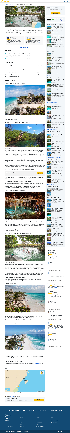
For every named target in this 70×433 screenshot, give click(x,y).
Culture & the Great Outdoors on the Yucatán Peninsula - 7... (57, 80)
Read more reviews (24, 47)
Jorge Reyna (12, 396)
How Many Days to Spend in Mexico (57, 134)
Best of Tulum (49, 75)
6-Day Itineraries (12, 4)
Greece (21, 417)
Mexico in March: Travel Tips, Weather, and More (56, 180)
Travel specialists (36, 1)
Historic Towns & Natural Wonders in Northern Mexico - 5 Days (57, 229)
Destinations (13, 1)
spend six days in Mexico (15, 364)
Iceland (21, 420)
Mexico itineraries (36, 363)
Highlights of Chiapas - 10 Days (56, 106)
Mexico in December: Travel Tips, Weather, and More (57, 209)
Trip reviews (44, 1)
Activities (30, 1)
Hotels (25, 1)
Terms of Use (19, 431)
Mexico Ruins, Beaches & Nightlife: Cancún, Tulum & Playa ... (57, 36)
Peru (21, 422)
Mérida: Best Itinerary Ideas (56, 97)
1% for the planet (54, 422)
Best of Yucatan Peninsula (52, 102)
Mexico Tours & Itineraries (52, 129)
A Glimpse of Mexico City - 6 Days (57, 30)
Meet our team (38, 417)
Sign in (68, 1)
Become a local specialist (40, 426)
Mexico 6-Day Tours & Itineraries (53, 48)
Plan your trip (62, 1)
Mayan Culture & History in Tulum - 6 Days (57, 45)
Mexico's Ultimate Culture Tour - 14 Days (57, 116)
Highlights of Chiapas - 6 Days (56, 26)
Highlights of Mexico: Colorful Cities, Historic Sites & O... (57, 243)
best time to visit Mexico (31, 364)
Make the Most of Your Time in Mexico (54, 157)
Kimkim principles (39, 422)
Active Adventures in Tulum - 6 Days (57, 62)
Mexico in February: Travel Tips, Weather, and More (56, 175)
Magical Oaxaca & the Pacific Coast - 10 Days (57, 125)
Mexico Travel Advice (51, 184)
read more (18, 42)
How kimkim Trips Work (55, 188)
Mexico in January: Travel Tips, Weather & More (56, 171)
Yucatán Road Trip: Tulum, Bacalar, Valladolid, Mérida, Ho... (57, 94)
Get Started (40, 173)
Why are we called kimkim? (55, 420)
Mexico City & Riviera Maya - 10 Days (57, 111)
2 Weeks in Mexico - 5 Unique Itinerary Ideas (56, 153)
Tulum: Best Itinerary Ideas (56, 66)
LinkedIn (7, 420)
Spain (21, 424)
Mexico (6, 4)
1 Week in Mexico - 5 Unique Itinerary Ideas (57, 144)
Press (37, 424)
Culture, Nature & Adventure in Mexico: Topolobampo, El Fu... (56, 225)
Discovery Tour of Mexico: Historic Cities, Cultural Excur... (57, 234)
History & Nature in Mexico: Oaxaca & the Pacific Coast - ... (57, 238)
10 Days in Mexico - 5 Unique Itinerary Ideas (56, 149)
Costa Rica (22, 426)
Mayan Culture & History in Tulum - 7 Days (57, 54)
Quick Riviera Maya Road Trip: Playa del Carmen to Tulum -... (57, 40)
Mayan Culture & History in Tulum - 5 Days (57, 71)
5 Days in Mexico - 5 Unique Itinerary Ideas (57, 140)
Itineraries (20, 1)
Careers (37, 420)
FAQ (52, 417)
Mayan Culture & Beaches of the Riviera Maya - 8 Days (57, 89)
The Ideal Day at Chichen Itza (56, 166)
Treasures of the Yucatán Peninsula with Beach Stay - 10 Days (57, 85)
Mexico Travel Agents (55, 192)
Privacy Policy (25, 431)
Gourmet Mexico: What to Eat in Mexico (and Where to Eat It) (57, 162)
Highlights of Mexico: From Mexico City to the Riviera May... (57, 121)
